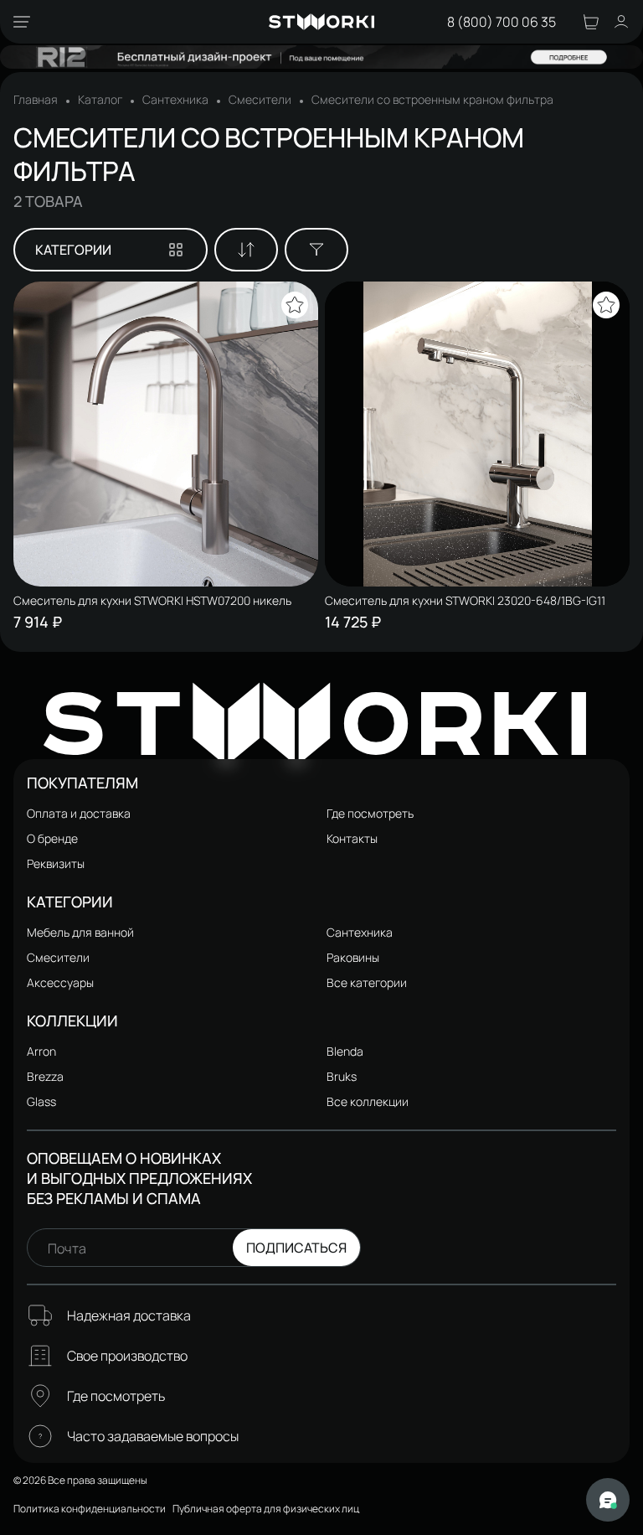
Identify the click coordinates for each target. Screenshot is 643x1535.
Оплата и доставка (79, 813)
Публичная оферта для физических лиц (265, 1508)
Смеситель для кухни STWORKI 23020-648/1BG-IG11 (465, 600)
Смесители (260, 99)
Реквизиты (56, 863)
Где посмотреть (370, 813)
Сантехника (175, 99)
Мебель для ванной (80, 932)
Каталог (100, 99)
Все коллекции (368, 1101)
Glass (41, 1101)
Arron (41, 1051)
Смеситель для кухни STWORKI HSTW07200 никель (152, 600)
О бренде (52, 838)
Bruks (342, 1076)
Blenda (345, 1051)
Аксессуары (60, 982)
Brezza (45, 1076)
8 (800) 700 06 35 (501, 21)
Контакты (352, 838)
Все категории (367, 982)
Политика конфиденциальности (89, 1508)
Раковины (353, 957)
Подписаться (296, 1247)
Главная (35, 99)
